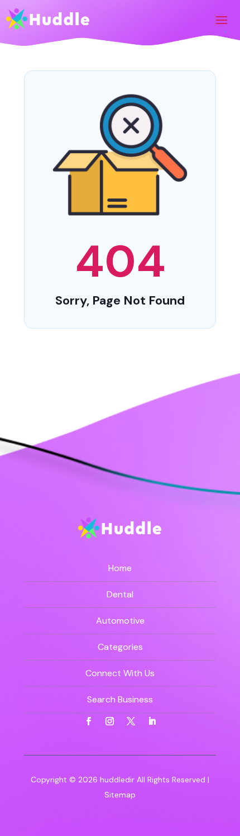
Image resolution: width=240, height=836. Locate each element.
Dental (120, 594)
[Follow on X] (130, 721)
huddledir (117, 780)
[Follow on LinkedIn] (151, 721)
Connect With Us (120, 673)
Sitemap (120, 795)
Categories (120, 647)
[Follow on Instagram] (109, 721)
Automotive (120, 620)
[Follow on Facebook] (88, 721)
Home (120, 568)
